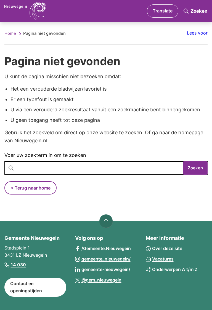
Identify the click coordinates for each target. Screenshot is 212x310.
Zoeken (195, 167)
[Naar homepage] (49, 11)
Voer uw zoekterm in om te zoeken (45, 155)
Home (10, 33)
